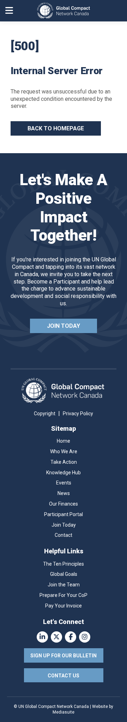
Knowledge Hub (63, 472)
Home (63, 441)
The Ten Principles (63, 564)
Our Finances (63, 504)
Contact (63, 535)
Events (63, 483)
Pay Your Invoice (63, 606)
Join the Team (64, 584)
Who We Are (63, 451)
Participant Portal (63, 514)
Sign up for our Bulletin (63, 655)
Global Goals (63, 574)
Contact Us (63, 675)
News (64, 493)
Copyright (44, 413)
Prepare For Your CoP (63, 595)
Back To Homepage (56, 128)
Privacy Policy (78, 413)
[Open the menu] (9, 11)
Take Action (63, 462)
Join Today (63, 326)
